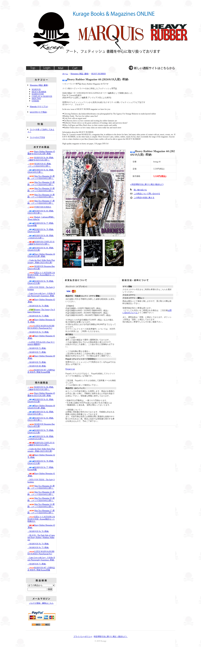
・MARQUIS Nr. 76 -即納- (38, 306)
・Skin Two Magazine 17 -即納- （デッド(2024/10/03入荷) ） (41, 202)
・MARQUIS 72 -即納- (36, 348)
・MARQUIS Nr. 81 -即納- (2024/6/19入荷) (40, 400)
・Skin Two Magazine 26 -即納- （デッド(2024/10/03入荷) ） (41, 177)
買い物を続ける (140, 190)
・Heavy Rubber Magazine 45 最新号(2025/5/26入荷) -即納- (41, 152)
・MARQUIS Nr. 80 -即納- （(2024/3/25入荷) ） (40, 236)
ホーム (65, 74)
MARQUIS (36, 89)
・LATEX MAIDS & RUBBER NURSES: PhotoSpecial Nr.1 (40, 327)
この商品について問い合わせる (147, 194)
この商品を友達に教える (144, 197)
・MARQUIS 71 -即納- (36, 352)
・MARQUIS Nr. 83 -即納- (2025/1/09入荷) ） (40, 212)
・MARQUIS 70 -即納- (36, 362)
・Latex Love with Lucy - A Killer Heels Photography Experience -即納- (41, 294)
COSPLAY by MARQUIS (42, 96)
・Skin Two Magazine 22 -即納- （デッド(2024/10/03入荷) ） (41, 183)
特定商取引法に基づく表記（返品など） (111, 636)
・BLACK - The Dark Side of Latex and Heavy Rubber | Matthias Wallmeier (41, 537)
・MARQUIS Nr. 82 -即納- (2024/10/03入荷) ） (40, 171)
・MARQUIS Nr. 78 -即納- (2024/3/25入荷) (40, 282)
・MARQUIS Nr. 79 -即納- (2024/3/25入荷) (40, 230)
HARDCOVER (38, 94)
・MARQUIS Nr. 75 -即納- (38, 316)
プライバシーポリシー (82, 636)
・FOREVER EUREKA (39, 207)
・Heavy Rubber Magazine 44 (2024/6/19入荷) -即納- (41, 255)
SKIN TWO (36, 98)
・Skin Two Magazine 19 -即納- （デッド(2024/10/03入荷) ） (41, 189)
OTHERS (35, 101)
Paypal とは (70, 369)
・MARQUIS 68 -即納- (36, 366)
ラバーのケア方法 (37, 137)
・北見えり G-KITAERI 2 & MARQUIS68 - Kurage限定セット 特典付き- (41, 275)
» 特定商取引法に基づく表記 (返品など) (146, 184)
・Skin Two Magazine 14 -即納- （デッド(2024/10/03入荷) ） (41, 196)
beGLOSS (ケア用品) (38, 112)
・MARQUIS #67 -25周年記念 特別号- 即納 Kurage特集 (41, 371)
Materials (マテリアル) (39, 106)
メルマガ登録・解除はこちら (41, 603)
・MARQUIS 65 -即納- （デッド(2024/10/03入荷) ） (39, 165)
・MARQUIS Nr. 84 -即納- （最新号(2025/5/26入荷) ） (40, 159)
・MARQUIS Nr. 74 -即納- (38, 332)
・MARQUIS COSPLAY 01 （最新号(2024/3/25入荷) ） (40, 243)
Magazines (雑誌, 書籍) (39, 85)
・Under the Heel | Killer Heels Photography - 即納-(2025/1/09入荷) (41, 261)
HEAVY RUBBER (39, 92)
